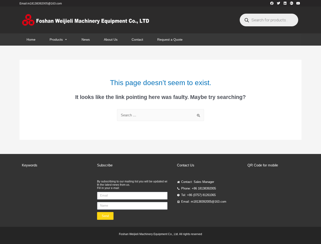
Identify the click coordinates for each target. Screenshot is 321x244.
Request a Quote (170, 39)
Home (31, 39)
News (86, 39)
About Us (110, 39)
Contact (137, 39)
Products (56, 39)
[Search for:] (160, 115)
